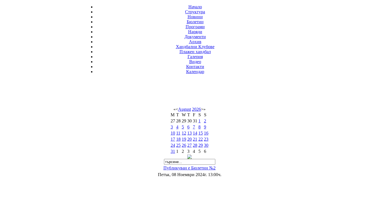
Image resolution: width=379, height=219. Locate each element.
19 (184, 139)
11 (178, 133)
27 (189, 145)
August (184, 109)
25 (178, 145)
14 (195, 133)
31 (173, 151)
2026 (196, 109)
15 (200, 133)
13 (189, 133)
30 (206, 145)
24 (173, 145)
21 (195, 139)
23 (206, 139)
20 (189, 139)
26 (184, 145)
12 (184, 133)
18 (178, 139)
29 (200, 145)
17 (173, 139)
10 (173, 133)
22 (200, 139)
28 (195, 145)
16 (206, 133)
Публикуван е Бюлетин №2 (189, 168)
